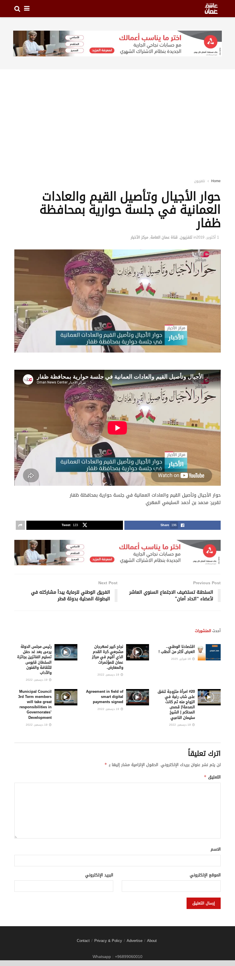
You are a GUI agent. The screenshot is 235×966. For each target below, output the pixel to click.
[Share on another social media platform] (20, 525)
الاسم (216, 849)
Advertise (134, 940)
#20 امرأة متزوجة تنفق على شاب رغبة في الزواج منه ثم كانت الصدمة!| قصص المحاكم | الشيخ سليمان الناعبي (176, 704)
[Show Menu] (27, 8)
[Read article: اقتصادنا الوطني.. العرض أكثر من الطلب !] (209, 652)
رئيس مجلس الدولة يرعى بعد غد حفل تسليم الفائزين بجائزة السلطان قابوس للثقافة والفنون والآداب (34, 659)
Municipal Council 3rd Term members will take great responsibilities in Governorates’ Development (35, 704)
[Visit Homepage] (211, 8)
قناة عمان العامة (164, 237)
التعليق (212, 777)
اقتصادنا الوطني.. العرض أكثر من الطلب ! (176, 649)
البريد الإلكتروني (99, 875)
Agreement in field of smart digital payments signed (104, 696)
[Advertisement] (117, 116)
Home (216, 181)
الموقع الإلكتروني (205, 875)
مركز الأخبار (139, 237)
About (152, 940)
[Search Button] (17, 8)
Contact (83, 940)
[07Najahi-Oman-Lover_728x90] (117, 44)
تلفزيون (199, 181)
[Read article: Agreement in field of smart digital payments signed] (137, 697)
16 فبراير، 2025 (181, 659)
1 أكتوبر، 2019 (207, 237)
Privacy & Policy (108, 940)
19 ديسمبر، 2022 (108, 674)
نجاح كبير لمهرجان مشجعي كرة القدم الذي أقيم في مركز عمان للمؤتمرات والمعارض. (107, 657)
